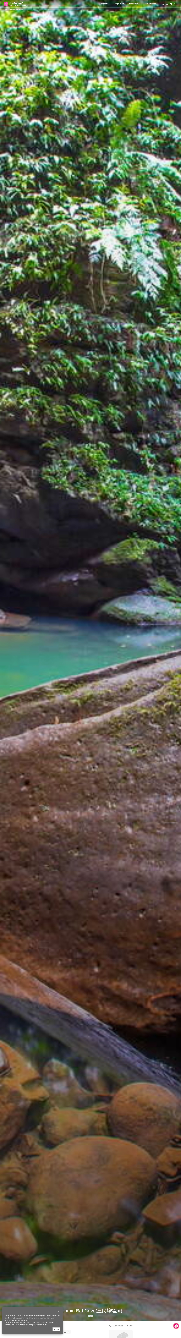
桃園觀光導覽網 (16, 3)
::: (3, 9)
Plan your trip (150, 4)
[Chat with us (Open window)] (176, 1326)
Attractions (20, 9)
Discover (104, 4)
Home (5, 9)
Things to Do (119, 4)
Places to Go (134, 4)
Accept (56, 1329)
